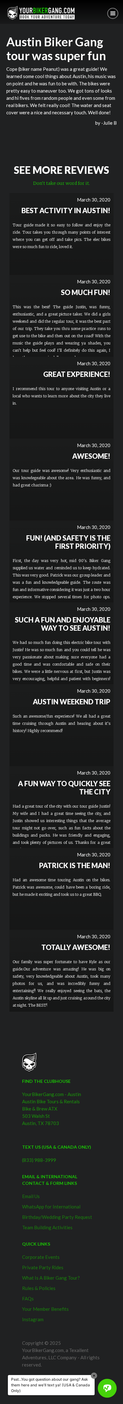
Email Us (31, 1196)
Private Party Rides (42, 1267)
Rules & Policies (39, 1288)
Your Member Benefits (45, 1309)
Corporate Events (41, 1257)
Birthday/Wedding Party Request (57, 1217)
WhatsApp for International (51, 1206)
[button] (112, 13)
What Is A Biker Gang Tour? (51, 1278)
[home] (39, 13)
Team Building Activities (47, 1227)
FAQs (28, 1298)
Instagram (33, 1319)
